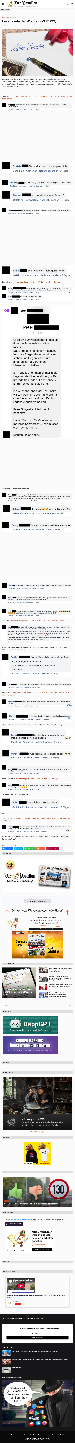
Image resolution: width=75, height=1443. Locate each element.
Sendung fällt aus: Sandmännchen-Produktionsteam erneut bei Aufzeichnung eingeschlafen (60, 994)
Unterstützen (52, 1435)
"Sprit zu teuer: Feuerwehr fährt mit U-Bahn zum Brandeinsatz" (36, 282)
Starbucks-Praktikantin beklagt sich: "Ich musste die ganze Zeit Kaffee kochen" (60, 986)
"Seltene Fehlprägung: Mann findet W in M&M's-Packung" (37, 779)
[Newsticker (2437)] (6, 1370)
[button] (2, 4)
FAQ (12, 1435)
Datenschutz (27, 1435)
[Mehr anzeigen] (61, 848)
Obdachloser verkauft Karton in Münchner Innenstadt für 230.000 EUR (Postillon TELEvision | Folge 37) (36, 1296)
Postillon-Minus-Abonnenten (20, 1220)
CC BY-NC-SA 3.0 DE (31, 1440)
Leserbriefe (12, 17)
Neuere (6, 1005)
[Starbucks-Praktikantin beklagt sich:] (43, 987)
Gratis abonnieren (37, 1337)
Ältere (69, 1005)
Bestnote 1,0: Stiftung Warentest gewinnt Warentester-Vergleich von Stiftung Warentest (60, 978)
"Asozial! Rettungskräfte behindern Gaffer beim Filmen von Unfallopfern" (37, 621)
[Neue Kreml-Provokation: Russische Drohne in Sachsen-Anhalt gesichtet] (6, 1353)
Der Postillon (38, 1438)
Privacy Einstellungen (39, 1435)
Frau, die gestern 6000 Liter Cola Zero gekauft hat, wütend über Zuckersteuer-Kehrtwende (40, 1359)
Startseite (5, 17)
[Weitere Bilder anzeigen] (37, 1132)
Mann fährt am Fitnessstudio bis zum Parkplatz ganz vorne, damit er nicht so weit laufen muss (60, 969)
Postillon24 (60, 1435)
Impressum (18, 1435)
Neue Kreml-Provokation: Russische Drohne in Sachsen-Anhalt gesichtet (35, 1351)
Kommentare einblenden (37, 901)
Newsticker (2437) (18, 1367)
